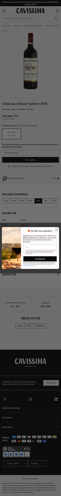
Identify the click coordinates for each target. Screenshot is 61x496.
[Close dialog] (56, 229)
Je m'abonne (40, 259)
